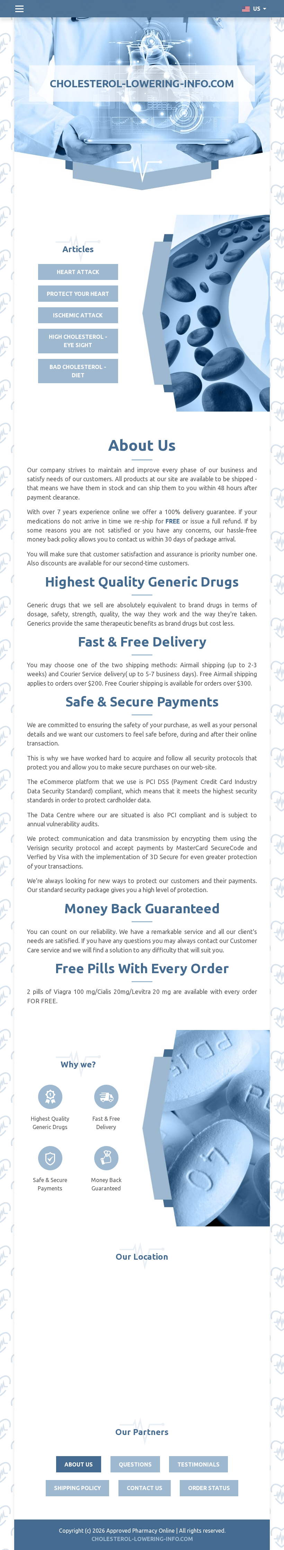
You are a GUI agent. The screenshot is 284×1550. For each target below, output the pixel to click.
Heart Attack (78, 272)
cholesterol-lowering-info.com (142, 83)
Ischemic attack (78, 315)
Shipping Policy (77, 1488)
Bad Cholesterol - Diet (78, 371)
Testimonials (198, 1464)
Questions (135, 1464)
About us (78, 1464)
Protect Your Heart (78, 294)
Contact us (144, 1488)
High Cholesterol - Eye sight (78, 341)
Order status (209, 1488)
